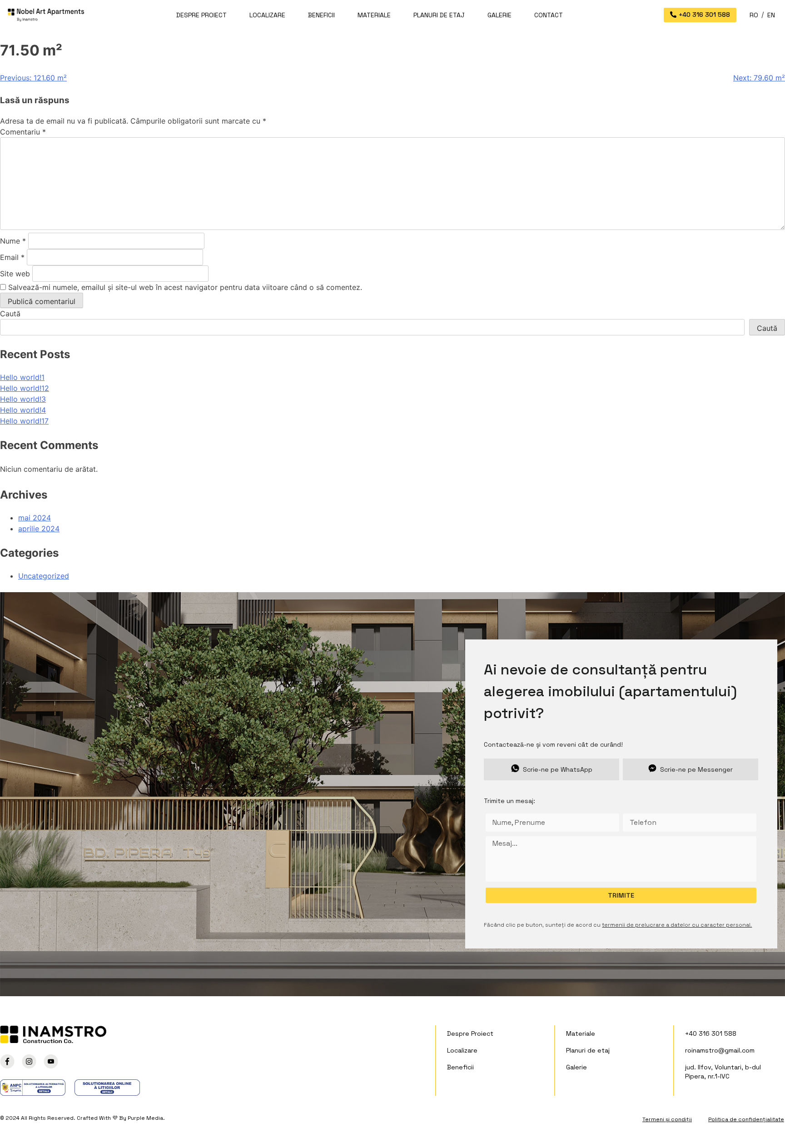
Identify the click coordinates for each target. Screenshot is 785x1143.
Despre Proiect (201, 15)
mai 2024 (34, 517)
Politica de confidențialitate (746, 1119)
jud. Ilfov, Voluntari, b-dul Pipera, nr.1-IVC (723, 1071)
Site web (15, 273)
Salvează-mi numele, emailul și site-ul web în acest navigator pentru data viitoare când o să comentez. (185, 287)
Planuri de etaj (439, 15)
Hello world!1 (22, 377)
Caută (10, 313)
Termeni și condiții (667, 1119)
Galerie (499, 15)
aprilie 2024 (39, 528)
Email (12, 257)
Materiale (374, 15)
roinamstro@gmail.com (720, 1050)
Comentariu (23, 131)
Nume (13, 240)
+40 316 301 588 (710, 1033)
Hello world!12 (24, 388)
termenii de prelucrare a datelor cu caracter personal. (677, 924)
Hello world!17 (24, 420)
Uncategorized (43, 575)
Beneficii (321, 15)
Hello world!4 (23, 409)
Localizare (267, 15)
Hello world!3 (23, 399)
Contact (548, 15)
